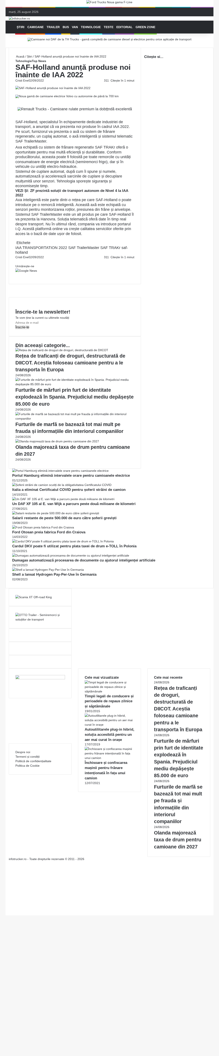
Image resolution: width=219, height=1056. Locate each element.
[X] (6, 908)
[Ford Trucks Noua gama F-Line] (109, 3)
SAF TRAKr (110, 248)
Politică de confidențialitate (33, 761)
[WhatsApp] (17, 275)
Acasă (19, 56)
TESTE (108, 27)
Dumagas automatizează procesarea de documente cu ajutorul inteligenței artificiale (83, 560)
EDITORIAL (124, 27)
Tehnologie (23, 61)
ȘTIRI (20, 27)
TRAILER (53, 27)
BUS (66, 27)
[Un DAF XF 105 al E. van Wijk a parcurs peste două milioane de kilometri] (63, 499)
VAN (75, 27)
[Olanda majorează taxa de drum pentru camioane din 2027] (57, 441)
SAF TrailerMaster (83, 248)
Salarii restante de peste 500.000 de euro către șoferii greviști (64, 518)
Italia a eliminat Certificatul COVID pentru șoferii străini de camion (69, 490)
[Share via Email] (17, 261)
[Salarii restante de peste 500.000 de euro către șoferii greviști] (55, 513)
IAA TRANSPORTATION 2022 (41, 248)
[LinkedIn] (16, 261)
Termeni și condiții (27, 756)
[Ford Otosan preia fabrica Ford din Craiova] (43, 527)
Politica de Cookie (27, 765)
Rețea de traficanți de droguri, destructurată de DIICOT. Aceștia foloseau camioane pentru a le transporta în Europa (70, 362)
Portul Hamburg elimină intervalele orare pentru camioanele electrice (71, 475)
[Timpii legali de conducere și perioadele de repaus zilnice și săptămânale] (109, 691)
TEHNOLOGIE (91, 27)
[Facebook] (15, 261)
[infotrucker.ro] (19, 18)
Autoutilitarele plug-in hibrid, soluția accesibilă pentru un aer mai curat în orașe (109, 734)
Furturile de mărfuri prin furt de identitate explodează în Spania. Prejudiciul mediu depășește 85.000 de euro (74, 397)
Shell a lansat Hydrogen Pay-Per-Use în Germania (54, 574)
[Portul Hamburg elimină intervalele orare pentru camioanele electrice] (60, 470)
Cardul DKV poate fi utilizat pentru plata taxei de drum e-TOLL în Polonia (74, 546)
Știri (29, 56)
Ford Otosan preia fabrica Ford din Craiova (48, 532)
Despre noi (22, 752)
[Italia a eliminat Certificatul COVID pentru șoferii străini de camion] (61, 485)
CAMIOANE (35, 27)
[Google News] (26, 270)
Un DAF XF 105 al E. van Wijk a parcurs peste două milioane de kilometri (74, 504)
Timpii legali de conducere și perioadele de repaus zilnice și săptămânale (109, 701)
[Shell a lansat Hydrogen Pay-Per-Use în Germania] (48, 569)
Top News (39, 61)
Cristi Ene (21, 80)
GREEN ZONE (145, 27)
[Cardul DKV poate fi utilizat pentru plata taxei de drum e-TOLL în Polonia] (63, 541)
